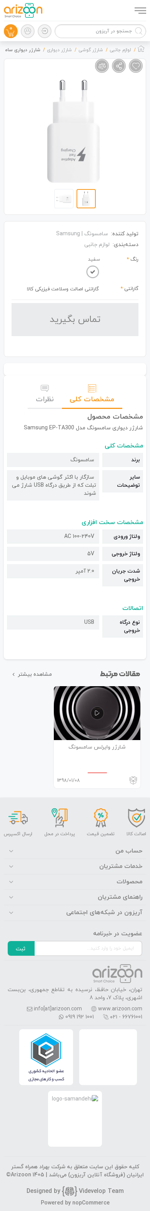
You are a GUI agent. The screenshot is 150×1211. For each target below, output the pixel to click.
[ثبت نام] (28, 31)
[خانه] (141, 51)
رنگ (134, 259)
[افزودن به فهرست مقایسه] (102, 66)
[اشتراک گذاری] (119, 66)
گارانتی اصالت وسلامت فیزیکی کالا (63, 289)
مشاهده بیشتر (35, 674)
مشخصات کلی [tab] (92, 399)
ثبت (20, 949)
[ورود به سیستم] (45, 31)
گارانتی (131, 288)
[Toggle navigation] (139, 10)
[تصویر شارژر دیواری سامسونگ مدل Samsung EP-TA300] (74, 131)
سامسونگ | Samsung (82, 234)
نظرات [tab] (45, 399)
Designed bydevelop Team (75, 1191)
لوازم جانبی (97, 244)
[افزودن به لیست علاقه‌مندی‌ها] (136, 66)
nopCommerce (91, 1203)
